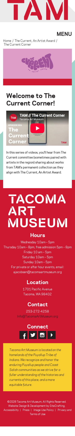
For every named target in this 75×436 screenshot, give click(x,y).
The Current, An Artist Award (35, 41)
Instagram (42, 335)
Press (26, 410)
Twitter (33, 335)
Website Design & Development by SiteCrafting (36, 405)
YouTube (52, 335)
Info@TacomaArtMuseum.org (37, 316)
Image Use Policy (44, 410)
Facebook (23, 335)
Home (7, 41)
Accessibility (11, 410)
